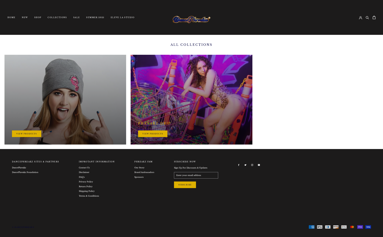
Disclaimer (84, 172)
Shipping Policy (87, 191)
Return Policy (85, 186)
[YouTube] (259, 164)
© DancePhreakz (23, 227)
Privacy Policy (86, 181)
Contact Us (84, 167)
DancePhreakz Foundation (25, 172)
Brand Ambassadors (144, 172)
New (25, 17)
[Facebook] (239, 164)
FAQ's (82, 177)
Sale (76, 17)
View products (26, 134)
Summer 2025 (95, 17)
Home (11, 17)
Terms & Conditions (89, 196)
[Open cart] (374, 17)
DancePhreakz (19, 167)
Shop (37, 17)
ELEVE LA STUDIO (123, 17)
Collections (57, 17)
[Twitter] (245, 164)
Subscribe (185, 185)
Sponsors (139, 177)
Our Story (139, 167)
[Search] (367, 17)
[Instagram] (252, 164)
